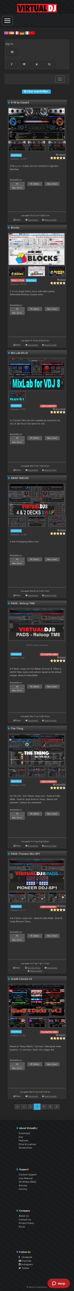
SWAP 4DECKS (20, 478)
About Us (24, 1215)
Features (23, 1140)
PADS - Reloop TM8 (23, 603)
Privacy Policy (26, 1223)
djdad (63, 280)
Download (24, 1133)
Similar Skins (34, 968)
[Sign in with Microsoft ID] (24, 64)
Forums (23, 1189)
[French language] (17, 32)
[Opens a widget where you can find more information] (58, 1284)
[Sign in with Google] (49, 64)
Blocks (15, 227)
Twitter (25, 1268)
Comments (33, 220)
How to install (50, 220)
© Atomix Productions (37, 1287)
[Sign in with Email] (12, 52)
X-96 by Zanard (20, 102)
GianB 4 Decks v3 (21, 979)
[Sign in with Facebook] (11, 64)
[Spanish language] (11, 32)
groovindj (61, 409)
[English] (6, 32)
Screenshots (25, 1147)
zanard (62, 154)
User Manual (26, 1178)
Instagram (27, 1264)
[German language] (22, 32)
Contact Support (28, 1174)
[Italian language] (27, 32)
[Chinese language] (32, 32)
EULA (22, 1226)
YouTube (26, 1260)
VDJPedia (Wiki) (27, 1181)
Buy (21, 1137)
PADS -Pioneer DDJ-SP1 (25, 853)
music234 (61, 784)
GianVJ (62, 1035)
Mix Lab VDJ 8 (19, 353)
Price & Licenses (27, 1144)
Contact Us (25, 1219)
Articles (23, 1185)
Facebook (26, 1257)
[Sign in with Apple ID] (36, 64)
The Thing (17, 728)
